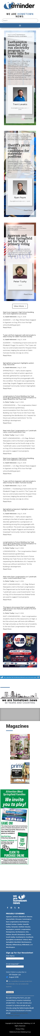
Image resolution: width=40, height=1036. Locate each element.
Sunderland (18, 939)
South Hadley (10, 937)
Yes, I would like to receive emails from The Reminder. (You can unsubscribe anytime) (19, 984)
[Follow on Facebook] (7, 907)
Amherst (16, 916)
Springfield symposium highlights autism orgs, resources (18, 363)
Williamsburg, (17, 944)
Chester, (30, 916)
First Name (10, 956)
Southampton (20, 937)
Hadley (8, 927)
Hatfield (21, 927)
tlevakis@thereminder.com (19, 108)
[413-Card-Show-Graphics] (20, 667)
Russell (14, 934)
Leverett (17, 929)
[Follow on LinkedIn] (18, 907)
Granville (26, 924)
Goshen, (14, 924)
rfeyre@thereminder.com (17, 201)
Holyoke (10, 138)
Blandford (22, 916)
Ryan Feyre (20, 197)
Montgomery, (10, 932)
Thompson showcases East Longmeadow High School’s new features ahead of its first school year (19, 608)
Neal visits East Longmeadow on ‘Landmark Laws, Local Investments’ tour (19, 431)
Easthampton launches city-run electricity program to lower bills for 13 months (18, 49)
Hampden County (25, 136)
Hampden (14, 927)
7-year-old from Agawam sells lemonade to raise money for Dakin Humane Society (19, 335)
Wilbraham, (26, 944)
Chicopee (26, 135)
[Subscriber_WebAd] (20, 678)
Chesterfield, (10, 919)
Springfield (11, 139)
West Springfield (20, 139)
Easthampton (21, 34)
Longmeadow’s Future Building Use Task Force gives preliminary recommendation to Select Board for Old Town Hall (19, 397)
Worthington (10, 947)
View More (19, 306)
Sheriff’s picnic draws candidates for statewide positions (19, 150)
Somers (28, 934)
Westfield (29, 139)
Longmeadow (25, 929)
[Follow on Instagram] (11, 907)
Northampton (20, 932)
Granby (19, 924)
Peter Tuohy (20, 281)
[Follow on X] (14, 907)
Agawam (19, 135)
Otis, (27, 932)
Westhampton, (26, 942)
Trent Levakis (20, 104)
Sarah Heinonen (10, 317)
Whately (9, 944)
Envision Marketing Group (23, 1032)
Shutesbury (21, 934)
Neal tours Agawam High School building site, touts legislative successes (18, 313)
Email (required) (12, 964)
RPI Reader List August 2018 (15, 976)
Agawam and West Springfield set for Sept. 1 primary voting (20, 240)
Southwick (24, 138)
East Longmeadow (14, 136)
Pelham (8, 934)
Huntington (10, 929)
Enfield (8, 924)
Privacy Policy (20, 1029)
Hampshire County (13, 36)
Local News (23, 36)
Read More (28, 118)
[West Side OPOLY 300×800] (14, 864)
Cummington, (27, 919)
